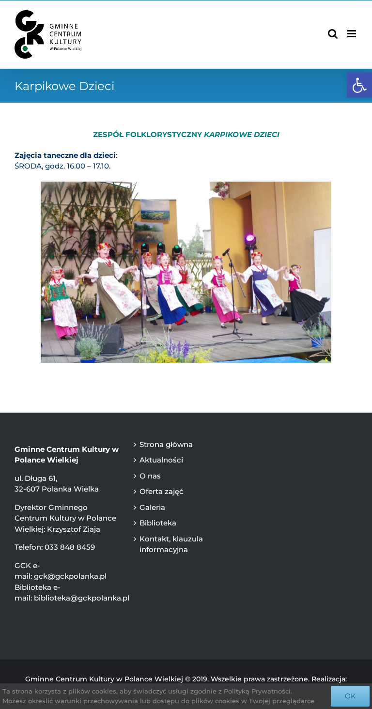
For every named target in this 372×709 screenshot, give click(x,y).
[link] (359, 85)
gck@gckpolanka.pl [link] (70, 576)
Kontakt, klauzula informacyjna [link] (171, 544)
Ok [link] (350, 696)
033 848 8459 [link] (70, 547)
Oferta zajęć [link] (162, 491)
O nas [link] (150, 475)
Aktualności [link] (161, 459)
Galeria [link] (152, 507)
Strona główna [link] (166, 444)
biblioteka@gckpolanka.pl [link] (81, 597)
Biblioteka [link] (158, 522)
